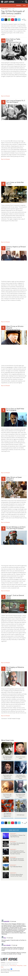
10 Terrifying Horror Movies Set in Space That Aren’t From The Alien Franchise (17, 852)
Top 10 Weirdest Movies (16, 866)
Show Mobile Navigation (2, 2)
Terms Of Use (13, 965)
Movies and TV (4, 8)
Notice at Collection (5, 972)
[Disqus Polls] (14, 899)
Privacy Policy (20, 965)
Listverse (3, 962)
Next (24, 5)
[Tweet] (6, 20)
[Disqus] (14, 937)
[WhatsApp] (9, 20)
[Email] (19, 20)
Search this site (26, 2)
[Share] (2, 20)
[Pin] (12, 20)
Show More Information (22, 2)
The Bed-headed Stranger (9, 16)
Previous (18, 5)
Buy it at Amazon (5, 96)
